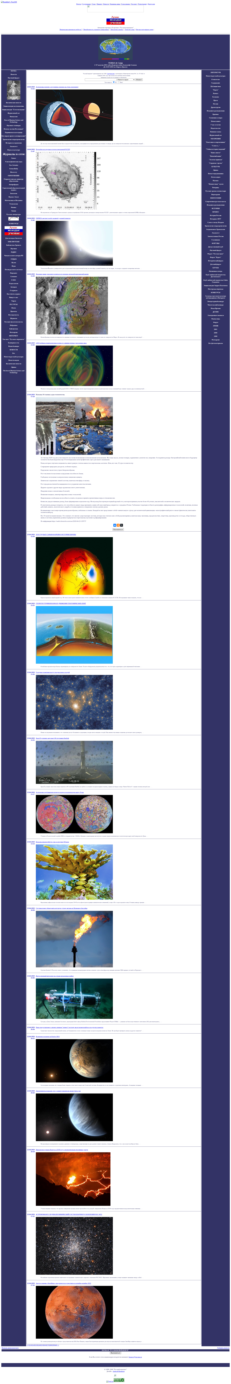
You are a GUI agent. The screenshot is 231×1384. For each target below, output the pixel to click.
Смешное (13, 276)
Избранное (13, 325)
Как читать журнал (13, 294)
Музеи (13, 262)
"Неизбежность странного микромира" (96, 29)
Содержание (86, 4)
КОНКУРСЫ (215, 292)
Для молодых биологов (13, 238)
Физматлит (14, 116)
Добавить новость (223, 1348)
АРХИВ (215, 326)
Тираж (13, 301)
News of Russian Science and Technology (13, 121)
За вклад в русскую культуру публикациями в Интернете (215, 297)
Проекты (13, 311)
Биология (13, 193)
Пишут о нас (13, 297)
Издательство (216, 128)
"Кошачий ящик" (215, 156)
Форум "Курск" (215, 257)
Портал (78, 4)
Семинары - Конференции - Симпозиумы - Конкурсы (115, 31)
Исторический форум (215, 261)
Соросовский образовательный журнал (14, 189)
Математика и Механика (13, 200)
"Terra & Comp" (130, 29)
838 (50, 1345)
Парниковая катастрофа (13, 132)
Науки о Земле (14, 197)
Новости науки (13, 360)
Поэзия (215, 104)
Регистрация (142, 4)
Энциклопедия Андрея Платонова (216, 285)
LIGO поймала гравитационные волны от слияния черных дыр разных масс (61, 343)
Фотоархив (14, 332)
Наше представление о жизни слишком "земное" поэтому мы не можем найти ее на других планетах (69, 1027)
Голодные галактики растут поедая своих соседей (53, 672)
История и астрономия (14, 143)
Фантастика (215, 319)
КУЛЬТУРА (216, 166)
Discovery (13, 172)
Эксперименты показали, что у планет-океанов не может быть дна (58, 1091)
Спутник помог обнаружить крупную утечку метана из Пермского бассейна (61, 908)
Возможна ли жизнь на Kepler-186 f (48, 1036)
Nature (13, 158)
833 (35, 1345)
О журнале (13, 290)
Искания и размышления (216, 111)
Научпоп (14, 249)
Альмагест (13, 146)
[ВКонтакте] (114, 525)
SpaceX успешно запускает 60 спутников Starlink (52, 738)
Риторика (215, 187)
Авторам (13, 287)
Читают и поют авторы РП (13, 255)
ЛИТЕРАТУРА (215, 72)
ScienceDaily (13, 169)
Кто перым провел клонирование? (14, 136)
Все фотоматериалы (216, 343)
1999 (215, 336)
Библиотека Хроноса (13, 245)
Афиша (13, 367)
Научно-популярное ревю (144, 29)
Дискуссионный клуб (215, 247)
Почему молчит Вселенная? (13, 129)
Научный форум (13, 78)
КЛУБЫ (216, 268)
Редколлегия (13, 283)
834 (38, 1345)
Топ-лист (134, 4)
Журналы (13, 318)
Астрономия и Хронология (215, 229)
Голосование (125, 4)
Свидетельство (111, 73)
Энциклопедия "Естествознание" (13, 110)
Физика (13, 207)
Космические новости (13, 103)
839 (53, 1345)
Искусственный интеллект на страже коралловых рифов (55, 976)
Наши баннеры (13, 346)
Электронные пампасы (216, 315)
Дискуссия (151, 4)
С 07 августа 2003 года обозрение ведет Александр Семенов (115, 65)
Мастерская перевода (215, 289)
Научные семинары (14, 125)
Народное (13, 273)
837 (47, 1345)
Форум (215, 322)
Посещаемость (13, 315)
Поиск (13, 308)
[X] (121, 525)
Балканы (215, 97)
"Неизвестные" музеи (215, 184)
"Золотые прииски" (216, 160)
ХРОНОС (215, 212)
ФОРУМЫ (215, 243)
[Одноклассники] (118, 525)
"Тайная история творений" (216, 149)
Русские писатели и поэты (13, 322)
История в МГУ (215, 219)
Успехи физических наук (13, 162)
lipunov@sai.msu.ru (135, 1357)
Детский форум (215, 264)
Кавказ (215, 93)
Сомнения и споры (215, 118)
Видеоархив (215, 194)
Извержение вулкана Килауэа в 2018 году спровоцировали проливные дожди (62, 1150)
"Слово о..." (215, 146)
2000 (215, 333)
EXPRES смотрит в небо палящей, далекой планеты (53, 218)
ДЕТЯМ (215, 312)
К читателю (216, 79)
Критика (216, 114)
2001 (215, 329)
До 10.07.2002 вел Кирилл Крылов (115, 67)
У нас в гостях (216, 125)
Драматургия (215, 107)
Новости (106, 4)
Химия (13, 211)
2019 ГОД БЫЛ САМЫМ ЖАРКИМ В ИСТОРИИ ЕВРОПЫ (56, 534)
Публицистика (216, 86)
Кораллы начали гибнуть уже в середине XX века (52, 842)
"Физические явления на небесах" (70, 29)
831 (30, 1345)
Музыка (215, 180)
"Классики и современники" (216, 142)
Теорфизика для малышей (163, 29)
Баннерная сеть (13, 343)
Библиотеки (13, 329)
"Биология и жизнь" (116, 29)
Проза (215, 100)
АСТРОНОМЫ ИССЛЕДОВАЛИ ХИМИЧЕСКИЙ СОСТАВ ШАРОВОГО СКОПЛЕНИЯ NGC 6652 (69, 1214)
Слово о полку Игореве (215, 222)
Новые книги (215, 121)
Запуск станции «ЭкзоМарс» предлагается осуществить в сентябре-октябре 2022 (63, 1283)
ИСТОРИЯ (216, 208)
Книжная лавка (115, 4)
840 (56, 1345)
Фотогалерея (215, 177)
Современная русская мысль (215, 201)
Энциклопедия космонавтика (13, 106)
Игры (14, 266)
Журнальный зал (14, 113)
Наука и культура (13, 150)
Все (13, 353)
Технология (13, 204)
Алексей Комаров (119, 1371)
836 (44, 1345)
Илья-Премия (216, 308)
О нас (94, 4)
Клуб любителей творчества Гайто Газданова (215, 281)
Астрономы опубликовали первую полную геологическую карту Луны (60, 792)
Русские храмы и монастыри (215, 191)
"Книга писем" (215, 153)
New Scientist (13, 165)
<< (27, 1345)
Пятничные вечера (215, 271)
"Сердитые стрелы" (216, 163)
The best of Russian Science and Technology (13, 371)
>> (58, 1345)
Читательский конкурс (216, 305)
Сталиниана (215, 240)
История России (215, 215)
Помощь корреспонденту (10, 1348)
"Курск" (216, 90)
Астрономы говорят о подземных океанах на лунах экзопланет (57, 87)
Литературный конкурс (215, 301)
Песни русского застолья (13, 269)
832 (32, 1345)
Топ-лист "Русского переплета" (14, 339)
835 (41, 1345)
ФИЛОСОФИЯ (215, 198)
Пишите (99, 4)
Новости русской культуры (13, 357)
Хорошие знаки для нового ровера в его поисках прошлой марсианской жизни (62, 274)
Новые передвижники (215, 173)
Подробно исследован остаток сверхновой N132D (53, 149)
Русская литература (13, 214)
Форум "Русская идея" (215, 254)
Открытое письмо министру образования (13, 180)
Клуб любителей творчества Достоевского (216, 276)
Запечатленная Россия (216, 236)
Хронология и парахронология (14, 139)
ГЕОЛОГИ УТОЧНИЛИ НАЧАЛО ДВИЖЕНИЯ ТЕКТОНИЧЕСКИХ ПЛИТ (61, 603)
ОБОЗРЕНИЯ (216, 139)
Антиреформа (14, 184)
